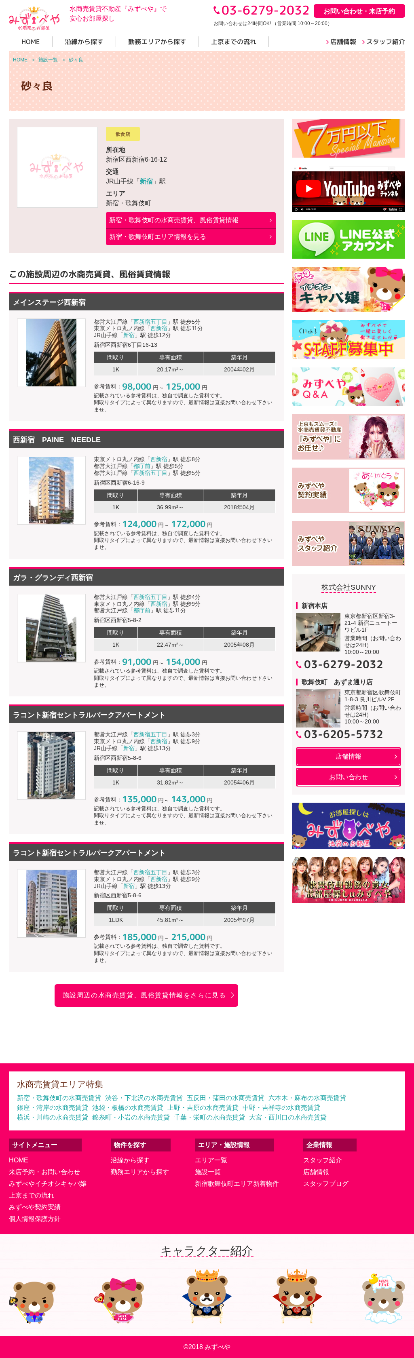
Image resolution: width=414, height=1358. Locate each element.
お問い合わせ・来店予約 (359, 11)
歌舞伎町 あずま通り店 (337, 682)
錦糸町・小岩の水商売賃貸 (131, 1117)
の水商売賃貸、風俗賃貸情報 (174, 220)
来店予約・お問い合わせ (44, 1171)
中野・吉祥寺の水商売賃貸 (281, 1107)
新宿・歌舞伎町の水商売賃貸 (59, 1097)
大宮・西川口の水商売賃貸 (288, 1117)
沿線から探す (130, 1160)
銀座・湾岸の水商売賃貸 (52, 1107)
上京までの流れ (31, 1195)
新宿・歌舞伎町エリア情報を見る (157, 236)
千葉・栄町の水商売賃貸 (209, 1117)
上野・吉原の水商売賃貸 (203, 1107)
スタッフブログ (326, 1183)
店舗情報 (316, 1171)
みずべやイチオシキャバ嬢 (48, 1183)
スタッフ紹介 (322, 1160)
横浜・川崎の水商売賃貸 (52, 1117)
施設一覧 (208, 1171)
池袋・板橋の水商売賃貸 (127, 1107)
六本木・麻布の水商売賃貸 (307, 1097)
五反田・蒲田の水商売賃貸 (225, 1097)
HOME (18, 1160)
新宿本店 (314, 605)
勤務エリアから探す (140, 1171)
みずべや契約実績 (35, 1207)
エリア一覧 (211, 1160)
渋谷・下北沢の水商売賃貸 (144, 1097)
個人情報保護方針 (35, 1218)
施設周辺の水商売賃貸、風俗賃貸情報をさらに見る (144, 995)
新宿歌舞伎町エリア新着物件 (237, 1183)
